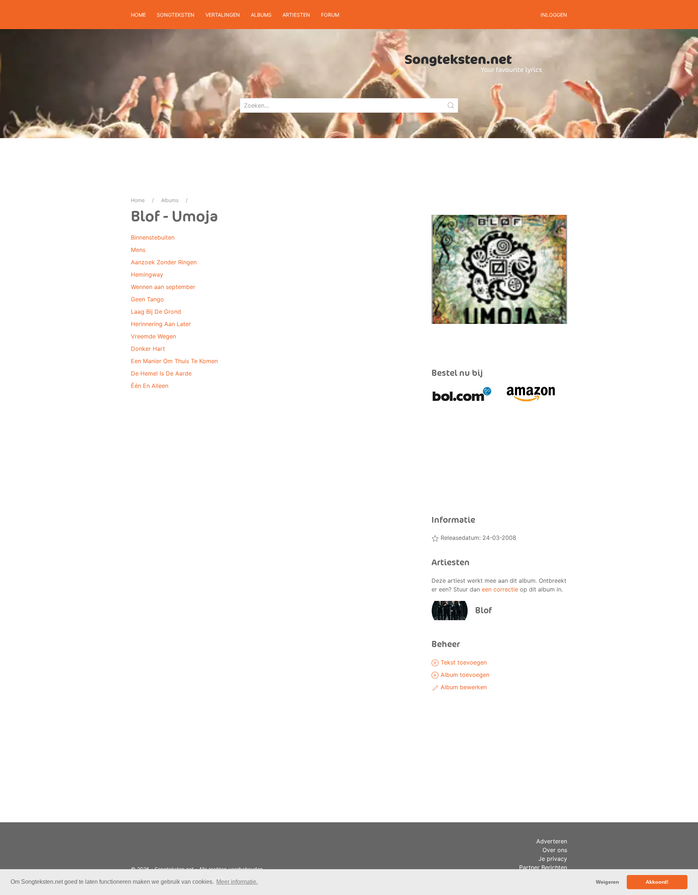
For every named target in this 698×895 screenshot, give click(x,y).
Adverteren (551, 841)
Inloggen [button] (554, 15)
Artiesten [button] (296, 15)
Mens (138, 249)
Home (138, 15)
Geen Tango (147, 299)
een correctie (500, 589)
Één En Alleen (149, 385)
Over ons (554, 850)
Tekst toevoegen (463, 662)
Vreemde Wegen (153, 336)
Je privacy (552, 858)
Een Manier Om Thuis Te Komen (174, 361)
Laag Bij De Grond (156, 311)
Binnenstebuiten (152, 237)
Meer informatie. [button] (237, 882)
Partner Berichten (543, 867)
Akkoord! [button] (657, 882)
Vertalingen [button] (222, 15)
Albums (169, 200)
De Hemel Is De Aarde (161, 373)
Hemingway (147, 274)
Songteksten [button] (175, 15)
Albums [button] (261, 15)
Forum (330, 15)
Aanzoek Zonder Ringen (164, 262)
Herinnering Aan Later (161, 324)
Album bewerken (463, 687)
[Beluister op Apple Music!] (465, 340)
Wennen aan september (163, 286)
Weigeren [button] (607, 882)
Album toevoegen (464, 674)
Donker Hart (148, 348)
